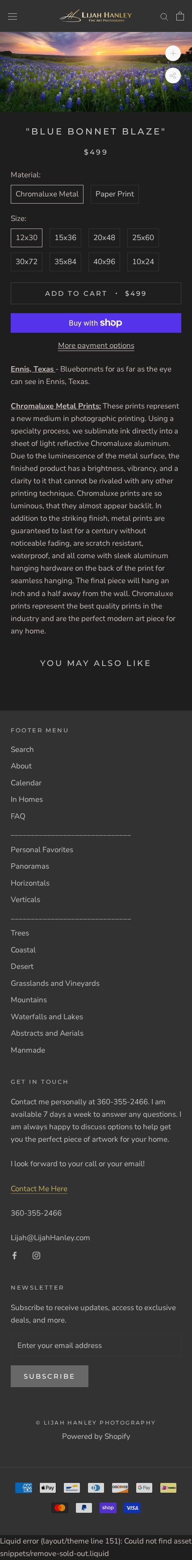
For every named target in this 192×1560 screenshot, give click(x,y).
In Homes (27, 799)
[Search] (164, 16)
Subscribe (49, 1376)
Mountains (29, 1000)
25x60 (143, 238)
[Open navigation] (12, 16)
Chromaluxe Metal (47, 194)
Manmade (28, 1050)
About (21, 766)
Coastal (23, 950)
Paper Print (115, 194)
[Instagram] (36, 1255)
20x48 (104, 238)
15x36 (65, 238)
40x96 (104, 262)
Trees (20, 933)
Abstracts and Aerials (47, 1033)
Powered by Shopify (96, 1436)
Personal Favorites (42, 850)
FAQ (18, 816)
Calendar (26, 783)
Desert (22, 966)
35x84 (65, 262)
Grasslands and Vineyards (55, 983)
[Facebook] (14, 1255)
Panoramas (30, 866)
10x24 (143, 262)
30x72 (27, 262)
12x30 (27, 238)
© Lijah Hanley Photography (96, 1422)
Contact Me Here (39, 1189)
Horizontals (30, 883)
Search (22, 749)
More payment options (96, 345)
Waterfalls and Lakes (47, 1017)
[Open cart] (180, 16)
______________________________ (71, 833)
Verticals (25, 899)
